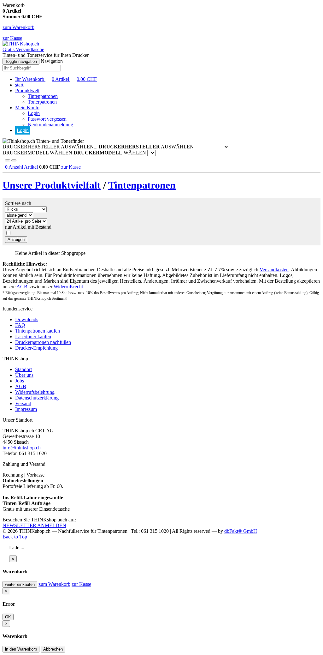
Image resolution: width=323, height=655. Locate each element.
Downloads (26, 319)
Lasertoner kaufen (33, 336)
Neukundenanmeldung (50, 124)
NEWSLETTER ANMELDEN (34, 525)
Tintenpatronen (43, 96)
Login (34, 113)
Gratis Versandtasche (23, 49)
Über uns (24, 375)
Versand (23, 403)
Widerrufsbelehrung (35, 392)
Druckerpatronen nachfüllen (43, 342)
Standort (23, 369)
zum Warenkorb (18, 27)
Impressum (26, 409)
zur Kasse (12, 38)
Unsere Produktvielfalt (52, 185)
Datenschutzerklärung (37, 397)
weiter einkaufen (20, 584)
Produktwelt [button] (27, 90)
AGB (21, 286)
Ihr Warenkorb (56, 79)
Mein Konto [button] (27, 107)
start (19, 84)
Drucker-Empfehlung (36, 348)
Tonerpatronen (42, 102)
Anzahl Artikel (21, 167)
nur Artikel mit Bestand (28, 227)
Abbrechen (53, 649)
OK (8, 617)
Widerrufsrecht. (69, 286)
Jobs (19, 380)
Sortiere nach (18, 203)
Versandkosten (274, 269)
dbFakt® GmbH (240, 531)
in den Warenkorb (21, 649)
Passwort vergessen (47, 119)
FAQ (20, 325)
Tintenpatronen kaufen (37, 331)
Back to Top (15, 536)
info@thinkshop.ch (22, 447)
